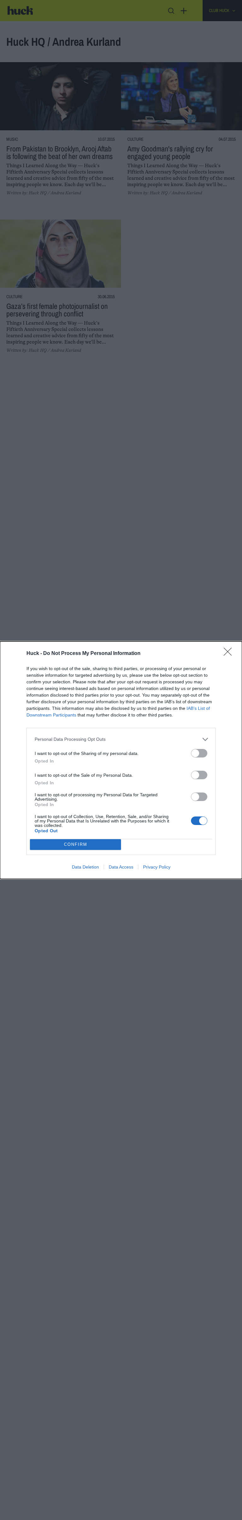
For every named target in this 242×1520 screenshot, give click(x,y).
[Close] (230, 654)
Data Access (121, 866)
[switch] (199, 753)
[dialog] (121, 760)
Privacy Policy (156, 866)
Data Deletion (85, 866)
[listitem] (121, 739)
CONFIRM (75, 844)
